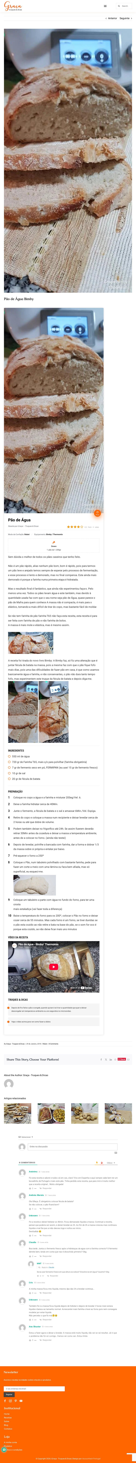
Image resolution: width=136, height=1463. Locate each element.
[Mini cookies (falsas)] (84, 1113)
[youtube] (21, 1401)
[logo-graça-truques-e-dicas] (13, 2)
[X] (106, 1060)
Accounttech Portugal (91, 1458)
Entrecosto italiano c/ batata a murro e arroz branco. (51, 1104)
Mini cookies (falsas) (84, 1108)
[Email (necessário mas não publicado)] (128, 1060)
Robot (45, 1044)
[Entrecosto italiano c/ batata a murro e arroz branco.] (51, 1113)
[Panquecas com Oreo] (17, 1113)
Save (122, 1059)
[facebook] (5, 1401)
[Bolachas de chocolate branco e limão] (118, 1113)
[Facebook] (101, 1060)
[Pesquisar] (124, 6)
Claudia (51, 1267)
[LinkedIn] (111, 1060)
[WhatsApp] (115, 1060)
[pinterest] (15, 1401)
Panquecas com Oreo (17, 1108)
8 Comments (53, 1044)
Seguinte (124, 18)
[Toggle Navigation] (105, 6)
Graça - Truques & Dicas (15, 1044)
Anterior (112, 18)
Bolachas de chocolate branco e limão (118, 1106)
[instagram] (10, 1401)
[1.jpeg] (68, 161)
